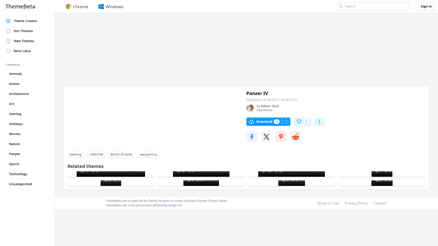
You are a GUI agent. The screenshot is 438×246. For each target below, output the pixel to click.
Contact (380, 203)
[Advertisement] (201, 52)
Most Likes (22, 51)
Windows (114, 6)
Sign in (426, 6)
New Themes (24, 41)
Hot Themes (23, 31)
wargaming (148, 154)
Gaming (75, 154)
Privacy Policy (356, 203)
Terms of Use (327, 203)
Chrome (80, 6)
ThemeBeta (20, 6)
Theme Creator (25, 21)
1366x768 (96, 154)
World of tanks (121, 154)
